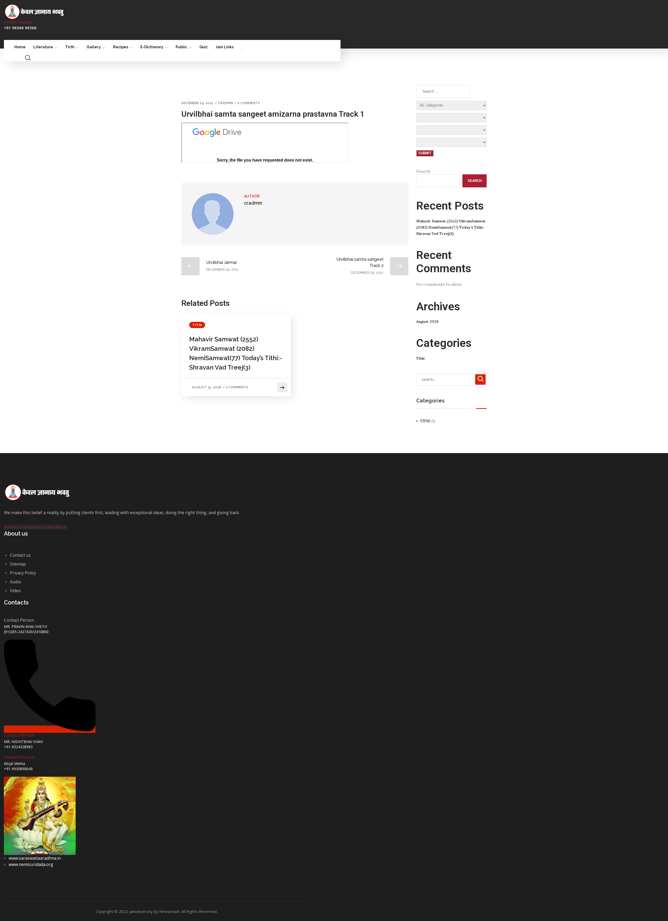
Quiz (203, 47)
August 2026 (427, 321)
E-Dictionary (151, 47)
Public (181, 47)
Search (423, 171)
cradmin (225, 103)
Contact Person (19, 735)
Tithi (197, 325)
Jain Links (225, 47)
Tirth (69, 47)
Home (20, 47)
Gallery (94, 47)
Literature (43, 47)
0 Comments (248, 103)
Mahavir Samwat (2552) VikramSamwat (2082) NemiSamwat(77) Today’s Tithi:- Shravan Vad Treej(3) (235, 353)
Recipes (120, 47)
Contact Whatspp (18, 22)
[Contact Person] (50, 729)
